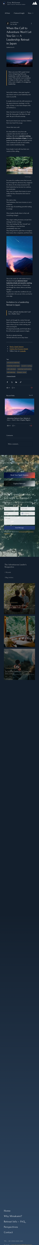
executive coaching (27, 366)
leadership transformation (24, 369)
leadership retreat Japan (13, 366)
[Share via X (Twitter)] (12, 382)
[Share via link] (20, 382)
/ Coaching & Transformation (11, 602)
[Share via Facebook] (7, 382)
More (29, 13)
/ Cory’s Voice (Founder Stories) (11, 766)
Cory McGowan (13, 3)
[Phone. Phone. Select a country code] (23, 513)
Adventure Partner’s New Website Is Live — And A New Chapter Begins (18, 419)
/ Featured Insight (19, 13)
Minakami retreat (21, 372)
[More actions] (31, 23)
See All (31, 395)
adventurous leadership (13, 362)
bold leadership (11, 372)
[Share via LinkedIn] (16, 382)
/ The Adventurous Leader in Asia (12, 897)
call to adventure (11, 369)
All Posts (7, 13)
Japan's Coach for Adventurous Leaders (16, 4)
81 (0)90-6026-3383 (16, 1241)
